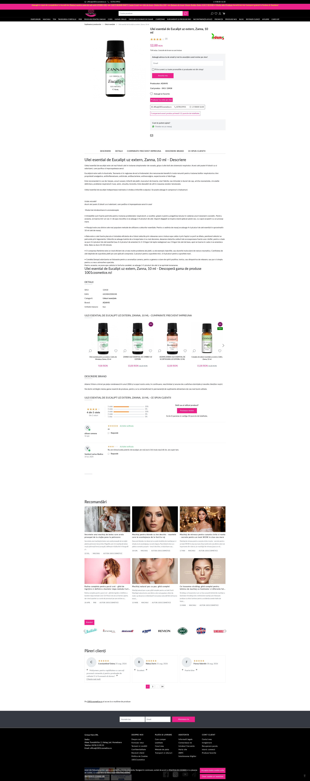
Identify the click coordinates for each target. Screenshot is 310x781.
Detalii (119, 151)
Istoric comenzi (208, 749)
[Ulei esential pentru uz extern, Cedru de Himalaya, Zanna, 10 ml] (103, 338)
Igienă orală (120, 19)
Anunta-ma (163, 76)
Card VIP (275, 19)
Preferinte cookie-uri (95, 776)
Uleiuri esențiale (110, 24)
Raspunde (114, 433)
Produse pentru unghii (95, 19)
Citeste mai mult (94, 679)
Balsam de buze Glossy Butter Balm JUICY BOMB (192, 5)
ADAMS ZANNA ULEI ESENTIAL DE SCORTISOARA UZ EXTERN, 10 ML (172, 358)
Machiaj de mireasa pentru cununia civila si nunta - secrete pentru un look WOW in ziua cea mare (202, 536)
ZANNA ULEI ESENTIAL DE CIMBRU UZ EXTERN (137, 358)
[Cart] (223, 13)
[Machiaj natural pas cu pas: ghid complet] (155, 571)
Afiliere (265, 19)
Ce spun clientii (196, 151)
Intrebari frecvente (186, 746)
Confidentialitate (139, 749)
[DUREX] (146, 636)
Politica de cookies (178, 770)
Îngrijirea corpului (67, 19)
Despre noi (136, 739)
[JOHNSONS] (127, 636)
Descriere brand (174, 151)
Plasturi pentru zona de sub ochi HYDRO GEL (88, 5)
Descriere (105, 151)
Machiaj (46, 19)
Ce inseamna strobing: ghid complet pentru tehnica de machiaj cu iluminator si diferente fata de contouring (202, 588)
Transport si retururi (163, 753)
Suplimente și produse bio (179, 19)
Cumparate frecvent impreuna (144, 151)
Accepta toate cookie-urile (212, 770)
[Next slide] (223, 345)
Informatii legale (185, 739)
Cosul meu (159, 746)
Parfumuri (36, 19)
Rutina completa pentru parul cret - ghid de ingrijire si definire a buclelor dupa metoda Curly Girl (107, 588)
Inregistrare (207, 743)
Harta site (182, 749)
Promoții (219, 19)
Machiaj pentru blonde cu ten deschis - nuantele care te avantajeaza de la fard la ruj (154, 536)
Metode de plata (162, 749)
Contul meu (207, 739)
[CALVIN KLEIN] (219, 636)
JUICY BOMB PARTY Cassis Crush (125, 5)
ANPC (180, 753)
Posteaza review (187, 411)
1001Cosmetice (138, 760)
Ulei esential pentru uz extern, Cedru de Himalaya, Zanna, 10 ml (103, 358)
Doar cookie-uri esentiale (212, 776)
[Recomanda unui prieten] (151, 135)
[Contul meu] (220, 13)
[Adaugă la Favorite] (115, 351)
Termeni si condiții (139, 746)
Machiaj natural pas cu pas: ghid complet (151, 586)
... (157, 687)
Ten (54, 19)
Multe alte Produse (224, 5)
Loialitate (159, 743)
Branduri (89, 622)
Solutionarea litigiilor (187, 756)
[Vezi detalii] (90, 351)
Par (94, 603)
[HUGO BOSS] (201, 636)
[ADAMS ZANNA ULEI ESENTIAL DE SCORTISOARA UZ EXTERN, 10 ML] (172, 338)
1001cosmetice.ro (94, 702)
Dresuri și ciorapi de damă (141, 19)
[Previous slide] (84, 631)
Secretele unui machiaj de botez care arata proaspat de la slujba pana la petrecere (104, 536)
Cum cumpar (160, 739)
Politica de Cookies (140, 756)
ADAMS (164, 83)
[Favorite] (216, 13)
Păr (80, 19)
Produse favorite (209, 753)
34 (162, 687)
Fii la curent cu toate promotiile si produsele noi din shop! (179, 69)
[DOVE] (182, 636)
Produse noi (231, 19)
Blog (241, 19)
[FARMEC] (164, 636)
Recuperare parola (210, 746)
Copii (110, 19)
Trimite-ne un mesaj (163, 127)
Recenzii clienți (253, 19)
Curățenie (160, 19)
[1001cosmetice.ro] (97, 13)
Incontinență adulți (202, 19)
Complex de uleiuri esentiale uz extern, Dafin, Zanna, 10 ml (207, 358)
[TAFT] (109, 636)
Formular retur (138, 743)
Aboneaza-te (183, 719)
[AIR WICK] (91, 636)
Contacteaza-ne (185, 743)
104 (155, 5)
